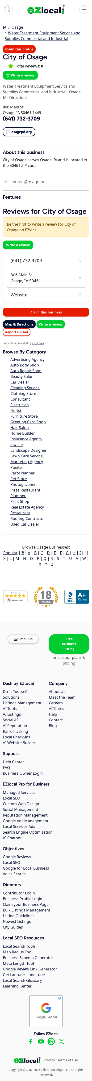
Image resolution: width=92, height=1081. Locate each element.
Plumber (18, 495)
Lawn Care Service (26, 456)
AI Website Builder (19, 742)
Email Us (25, 639)
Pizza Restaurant (25, 490)
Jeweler (16, 444)
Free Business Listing (69, 644)
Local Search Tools (19, 946)
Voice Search (14, 873)
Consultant (20, 399)
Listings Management (22, 703)
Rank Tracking (15, 731)
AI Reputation (15, 725)
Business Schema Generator (28, 957)
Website (19, 295)
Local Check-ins (16, 737)
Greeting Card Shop (28, 421)
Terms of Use (68, 1060)
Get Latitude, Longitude (24, 974)
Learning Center (17, 986)
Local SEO (11, 798)
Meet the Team (62, 697)
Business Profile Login (22, 898)
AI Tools (10, 708)
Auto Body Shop (24, 365)
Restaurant (20, 512)
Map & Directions (19, 324)
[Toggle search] (8, 9)
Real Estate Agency (27, 507)
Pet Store (18, 478)
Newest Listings (17, 921)
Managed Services (19, 792)
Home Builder (22, 433)
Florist (15, 410)
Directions (18, 97)
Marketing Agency (26, 461)
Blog (53, 725)
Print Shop (19, 501)
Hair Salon (19, 427)
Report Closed (16, 332)
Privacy (49, 1060)
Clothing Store (23, 393)
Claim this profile (19, 49)
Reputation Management (25, 815)
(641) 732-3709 (26, 260)
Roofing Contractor (27, 518)
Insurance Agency (26, 439)
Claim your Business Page (26, 904)
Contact (56, 720)
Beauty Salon (21, 376)
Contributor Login (19, 893)
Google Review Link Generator (30, 969)
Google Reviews (17, 856)
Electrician (19, 404)
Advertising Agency (27, 359)
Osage (17, 27)
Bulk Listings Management (26, 910)
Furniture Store (24, 416)
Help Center (13, 761)
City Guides (13, 927)
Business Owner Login (23, 773)
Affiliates (56, 708)
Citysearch (38, 343)
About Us (57, 691)
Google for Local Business (26, 868)
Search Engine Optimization (28, 832)
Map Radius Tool (17, 952)
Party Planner (22, 473)
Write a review (22, 75)
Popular (10, 552)
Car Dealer (19, 382)
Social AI (10, 720)
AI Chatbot (12, 837)
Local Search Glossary (22, 980)
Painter (16, 467)
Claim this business (46, 312)
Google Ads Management (25, 820)
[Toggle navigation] (84, 9)
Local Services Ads (19, 826)
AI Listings (12, 714)
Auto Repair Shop (26, 370)
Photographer (23, 484)
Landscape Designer (28, 450)
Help (53, 714)
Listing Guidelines (18, 915)
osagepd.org (21, 132)
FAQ (6, 767)
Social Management (20, 809)
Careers (56, 703)
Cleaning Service (25, 387)
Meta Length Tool (18, 963)
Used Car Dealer (24, 524)
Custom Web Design (21, 803)
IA (4, 27)
